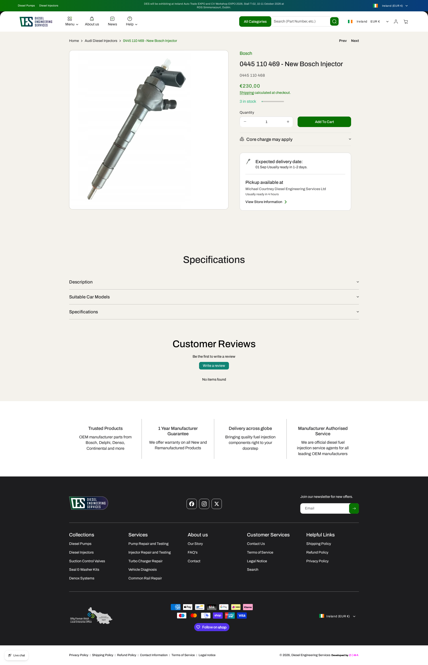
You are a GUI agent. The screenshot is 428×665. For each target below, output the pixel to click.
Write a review (214, 365)
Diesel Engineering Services (310, 655)
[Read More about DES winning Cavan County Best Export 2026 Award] (91, 624)
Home (74, 41)
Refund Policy (126, 655)
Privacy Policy (78, 655)
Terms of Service (183, 655)
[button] (70, 21)
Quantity (247, 112)
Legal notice (207, 655)
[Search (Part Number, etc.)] (334, 21)
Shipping (247, 92)
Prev (343, 41)
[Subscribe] (354, 508)
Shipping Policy (102, 655)
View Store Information (263, 202)
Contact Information (154, 655)
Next (355, 41)
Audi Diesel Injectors (101, 41)
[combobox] (303, 21)
